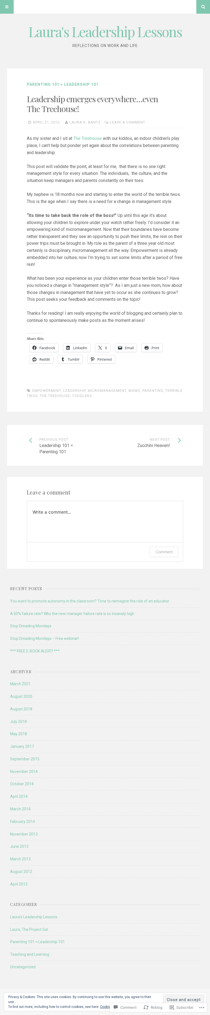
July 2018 (18, 721)
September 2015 (24, 759)
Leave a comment (127, 122)
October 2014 (22, 784)
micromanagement (107, 391)
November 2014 (24, 771)
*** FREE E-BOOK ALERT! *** (35, 651)
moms (134, 391)
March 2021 (20, 684)
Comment (164, 551)
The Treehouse (87, 138)
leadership (74, 391)
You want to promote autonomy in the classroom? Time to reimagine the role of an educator (89, 601)
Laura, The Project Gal (29, 929)
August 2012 (21, 871)
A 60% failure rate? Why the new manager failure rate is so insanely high (72, 613)
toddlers (82, 396)
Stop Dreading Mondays (30, 626)
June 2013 (19, 846)
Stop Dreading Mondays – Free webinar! (44, 638)
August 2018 (21, 709)
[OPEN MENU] (7, 7)
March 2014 (20, 809)
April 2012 (19, 884)
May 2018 (18, 734)
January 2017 (22, 746)
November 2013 (24, 834)
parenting (152, 391)
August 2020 (21, 696)
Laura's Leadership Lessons (105, 31)
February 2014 (22, 821)
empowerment (46, 391)
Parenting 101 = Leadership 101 (62, 84)
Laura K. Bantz (85, 122)
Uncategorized (23, 967)
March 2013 (20, 859)
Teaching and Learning (29, 954)
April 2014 (19, 796)
